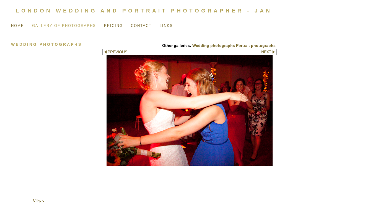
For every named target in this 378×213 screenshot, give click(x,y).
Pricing (113, 26)
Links (166, 26)
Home (17, 26)
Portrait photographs (256, 45)
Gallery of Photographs (64, 26)
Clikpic (38, 200)
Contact (141, 26)
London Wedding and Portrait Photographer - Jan (144, 11)
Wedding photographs (213, 45)
